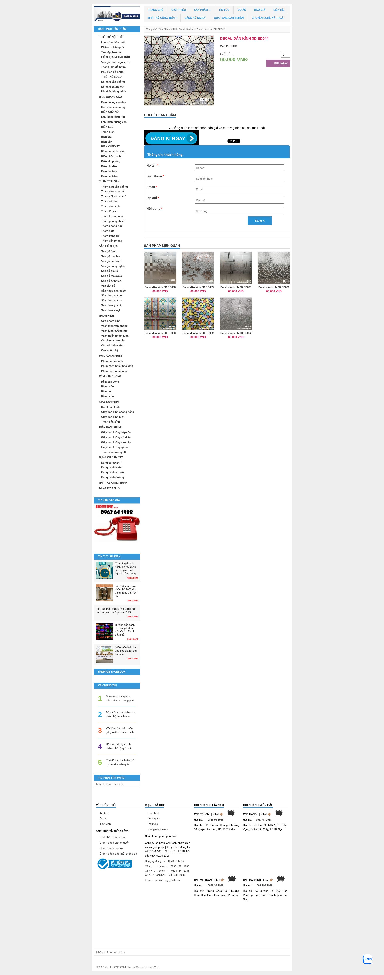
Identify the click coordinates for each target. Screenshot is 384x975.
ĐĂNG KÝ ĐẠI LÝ (195, 17)
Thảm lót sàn (109, 211)
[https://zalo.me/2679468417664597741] (117, 527)
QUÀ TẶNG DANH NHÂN (229, 17)
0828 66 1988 (180, 870)
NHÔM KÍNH (106, 315)
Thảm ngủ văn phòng (114, 186)
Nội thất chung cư (112, 86)
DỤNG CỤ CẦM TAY (111, 457)
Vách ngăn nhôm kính (115, 335)
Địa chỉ (152, 198)
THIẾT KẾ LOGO (111, 76)
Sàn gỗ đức (108, 251)
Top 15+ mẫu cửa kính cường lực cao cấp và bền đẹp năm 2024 (116, 610)
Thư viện (105, 823)
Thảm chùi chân (111, 206)
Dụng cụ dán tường (113, 472)
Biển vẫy (106, 141)
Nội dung (154, 208)
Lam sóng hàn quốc (113, 42)
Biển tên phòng (110, 161)
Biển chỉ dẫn (109, 166)
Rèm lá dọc (108, 396)
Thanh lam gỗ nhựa (113, 66)
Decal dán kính (187, 29)
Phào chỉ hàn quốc (113, 47)
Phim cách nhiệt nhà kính (117, 366)
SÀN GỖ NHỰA (108, 246)
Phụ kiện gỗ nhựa (112, 71)
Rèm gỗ (106, 391)
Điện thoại (155, 176)
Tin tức (224, 9)
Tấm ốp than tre (111, 52)
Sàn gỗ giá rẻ (109, 270)
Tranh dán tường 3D (113, 452)
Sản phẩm (201, 9)
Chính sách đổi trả (111, 848)
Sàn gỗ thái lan (110, 256)
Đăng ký (260, 220)
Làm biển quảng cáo (114, 122)
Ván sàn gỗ (108, 285)
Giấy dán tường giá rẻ (114, 447)
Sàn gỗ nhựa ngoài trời (115, 62)
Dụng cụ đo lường (112, 477)
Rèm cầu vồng (110, 381)
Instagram (154, 818)
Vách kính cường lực (114, 330)
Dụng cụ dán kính (112, 467)
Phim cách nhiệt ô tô (114, 371)
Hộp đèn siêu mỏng (113, 107)
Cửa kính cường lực (113, 340)
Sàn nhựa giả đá (111, 300)
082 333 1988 (177, 874)
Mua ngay (280, 63)
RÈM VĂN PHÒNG (110, 376)
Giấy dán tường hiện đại (116, 432)
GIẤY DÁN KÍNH (168, 29)
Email (151, 187)
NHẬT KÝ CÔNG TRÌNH (162, 17)
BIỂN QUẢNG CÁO (110, 96)
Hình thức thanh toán (113, 837)
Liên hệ (278, 9)
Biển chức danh (111, 156)
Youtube (153, 823)
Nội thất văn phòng (113, 81)
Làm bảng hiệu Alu (113, 116)
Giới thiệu (178, 9)
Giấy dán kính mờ (112, 416)
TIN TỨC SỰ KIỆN (109, 556)
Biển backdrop (110, 176)
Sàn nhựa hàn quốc (113, 290)
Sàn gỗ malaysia (111, 275)
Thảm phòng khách (113, 221)
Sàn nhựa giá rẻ (111, 305)
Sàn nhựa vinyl (110, 310)
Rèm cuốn (107, 386)
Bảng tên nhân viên (113, 151)
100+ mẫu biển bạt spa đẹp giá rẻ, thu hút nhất (126, 651)
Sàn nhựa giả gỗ (111, 295)
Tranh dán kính (110, 421)
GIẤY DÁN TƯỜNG (110, 427)
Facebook (154, 813)
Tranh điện (107, 131)
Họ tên (152, 165)
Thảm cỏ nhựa (110, 201)
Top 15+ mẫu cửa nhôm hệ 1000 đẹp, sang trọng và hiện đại (126, 591)
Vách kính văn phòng (114, 325)
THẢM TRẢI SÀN (109, 181)
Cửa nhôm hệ (109, 350)
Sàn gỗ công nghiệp (113, 266)
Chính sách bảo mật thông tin (118, 853)
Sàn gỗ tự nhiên (111, 280)
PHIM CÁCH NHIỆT (110, 355)
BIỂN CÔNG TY (110, 146)
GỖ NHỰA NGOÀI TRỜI (115, 57)
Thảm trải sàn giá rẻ (113, 196)
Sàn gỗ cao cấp (110, 261)
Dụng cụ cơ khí (110, 462)
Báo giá (259, 9)
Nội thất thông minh (113, 91)
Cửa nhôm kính (110, 320)
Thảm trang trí (110, 235)
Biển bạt (106, 136)
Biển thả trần (109, 171)
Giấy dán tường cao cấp (116, 442)
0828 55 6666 (176, 861)
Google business (158, 829)
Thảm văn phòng (111, 240)
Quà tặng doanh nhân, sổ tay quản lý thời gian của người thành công (125, 568)
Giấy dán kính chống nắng (117, 411)
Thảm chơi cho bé (112, 191)
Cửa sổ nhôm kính (112, 345)
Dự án (242, 9)
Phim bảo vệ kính (112, 361)
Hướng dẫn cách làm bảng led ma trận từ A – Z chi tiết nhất (125, 629)
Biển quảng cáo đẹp (113, 102)
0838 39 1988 (180, 866)
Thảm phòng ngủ (112, 225)
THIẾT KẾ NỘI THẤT (111, 37)
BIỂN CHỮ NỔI (110, 111)
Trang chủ (155, 9)
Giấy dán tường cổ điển (116, 437)
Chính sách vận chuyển (114, 842)
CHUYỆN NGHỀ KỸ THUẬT (268, 17)
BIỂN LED (107, 126)
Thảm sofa (107, 230)
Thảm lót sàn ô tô (112, 216)
